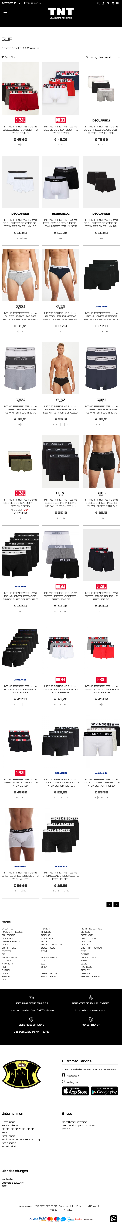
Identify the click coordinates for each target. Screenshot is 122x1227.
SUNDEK (6, 976)
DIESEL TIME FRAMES (52, 945)
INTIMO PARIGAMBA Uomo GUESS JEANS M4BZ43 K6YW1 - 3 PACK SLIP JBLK (60, 409)
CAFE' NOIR (87, 935)
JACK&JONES (88, 957)
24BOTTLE (7, 929)
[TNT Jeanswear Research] (61, 18)
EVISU (84, 951)
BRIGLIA (45, 935)
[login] (102, 3)
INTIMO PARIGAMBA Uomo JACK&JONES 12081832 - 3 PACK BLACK (61, 875)
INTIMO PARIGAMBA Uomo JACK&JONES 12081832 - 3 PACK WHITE (20, 875)
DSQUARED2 (48, 948)
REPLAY (85, 970)
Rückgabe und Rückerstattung (21, 1139)
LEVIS (84, 964)
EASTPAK (7, 951)
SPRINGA (86, 973)
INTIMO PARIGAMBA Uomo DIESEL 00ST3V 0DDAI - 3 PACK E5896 (61, 689)
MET (4, 967)
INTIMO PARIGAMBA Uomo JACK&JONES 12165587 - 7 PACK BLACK (20, 689)
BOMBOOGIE (8, 935)
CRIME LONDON (89, 938)
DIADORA (86, 941)
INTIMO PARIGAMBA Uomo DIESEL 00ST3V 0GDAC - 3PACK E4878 (61, 596)
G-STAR (85, 954)
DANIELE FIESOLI (11, 941)
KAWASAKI (7, 964)
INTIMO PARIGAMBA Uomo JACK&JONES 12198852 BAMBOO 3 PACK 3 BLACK (101, 316)
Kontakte (7, 1179)
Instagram (73, 1082)
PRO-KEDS (86, 967)
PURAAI (6, 970)
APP (4, 1186)
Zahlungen (8, 1136)
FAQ (4, 1132)
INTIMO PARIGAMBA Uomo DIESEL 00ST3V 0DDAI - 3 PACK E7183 (61, 129)
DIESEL (85, 945)
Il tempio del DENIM (13, 1182)
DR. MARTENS (9, 948)
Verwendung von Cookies (78, 1125)
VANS (5, 980)
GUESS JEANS (49, 957)
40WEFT (45, 929)
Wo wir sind (9, 1146)
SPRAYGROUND (49, 973)
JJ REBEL (7, 961)
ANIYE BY (46, 932)
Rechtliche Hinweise (74, 1122)
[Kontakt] (106, 3)
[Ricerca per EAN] (116, 3)
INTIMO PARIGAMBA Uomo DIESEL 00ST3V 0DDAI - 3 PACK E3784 (20, 782)
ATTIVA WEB (65, 1210)
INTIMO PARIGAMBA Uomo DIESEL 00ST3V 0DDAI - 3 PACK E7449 (20, 129)
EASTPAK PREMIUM (91, 948)
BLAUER (85, 932)
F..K (3, 954)
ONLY (44, 967)
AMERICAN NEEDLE (12, 932)
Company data (67, 1206)
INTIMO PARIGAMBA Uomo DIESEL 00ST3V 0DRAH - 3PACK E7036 (20, 502)
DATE (44, 941)
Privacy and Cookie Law (89, 1206)
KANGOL (85, 961)
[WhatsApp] (113, 1221)
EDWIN (44, 951)
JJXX (44, 961)
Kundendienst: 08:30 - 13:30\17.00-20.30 (18, 1127)
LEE (43, 964)
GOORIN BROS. (9, 957)
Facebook (73, 1075)
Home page (8, 1122)
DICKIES (6, 945)
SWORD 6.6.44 (48, 976)
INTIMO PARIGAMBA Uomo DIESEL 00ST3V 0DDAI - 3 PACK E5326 (101, 689)
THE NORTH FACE (90, 976)
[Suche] (97, 3)
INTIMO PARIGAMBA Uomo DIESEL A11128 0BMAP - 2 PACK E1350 (101, 596)
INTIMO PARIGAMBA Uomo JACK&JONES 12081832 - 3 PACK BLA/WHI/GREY (101, 782)
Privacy (66, 1129)
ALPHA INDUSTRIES (91, 929)
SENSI (5, 973)
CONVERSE (47, 938)
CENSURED (8, 938)
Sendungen (9, 1143)
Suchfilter (10, 57)
